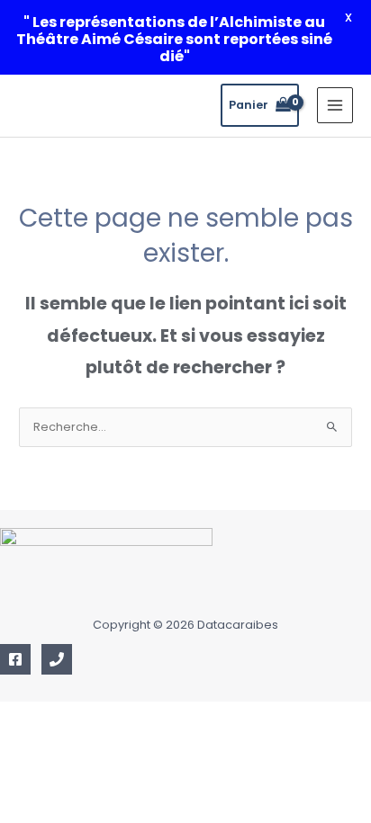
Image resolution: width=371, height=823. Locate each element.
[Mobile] (56, 659)
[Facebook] (15, 659)
